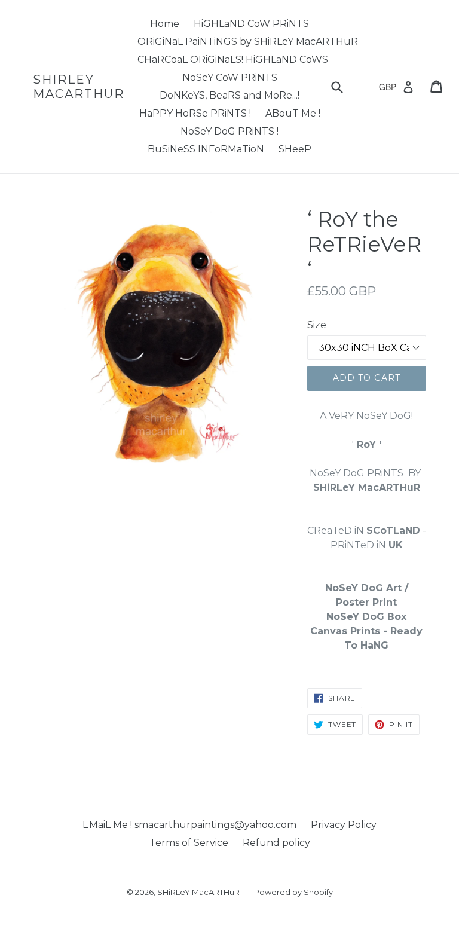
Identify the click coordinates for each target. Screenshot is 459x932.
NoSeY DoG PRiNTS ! (229, 131)
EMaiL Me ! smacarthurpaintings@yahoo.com (189, 824)
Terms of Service (188, 842)
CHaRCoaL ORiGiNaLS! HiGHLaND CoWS (232, 59)
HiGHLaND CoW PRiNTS (251, 23)
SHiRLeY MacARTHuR (78, 86)
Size (316, 325)
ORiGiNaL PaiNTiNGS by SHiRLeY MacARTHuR (247, 41)
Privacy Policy (344, 824)
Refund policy (276, 842)
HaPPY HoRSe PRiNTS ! (195, 113)
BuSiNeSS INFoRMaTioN (206, 149)
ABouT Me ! (292, 113)
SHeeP (295, 149)
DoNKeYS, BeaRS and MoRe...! (229, 95)
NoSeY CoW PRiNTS (229, 77)
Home (164, 23)
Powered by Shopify (293, 892)
